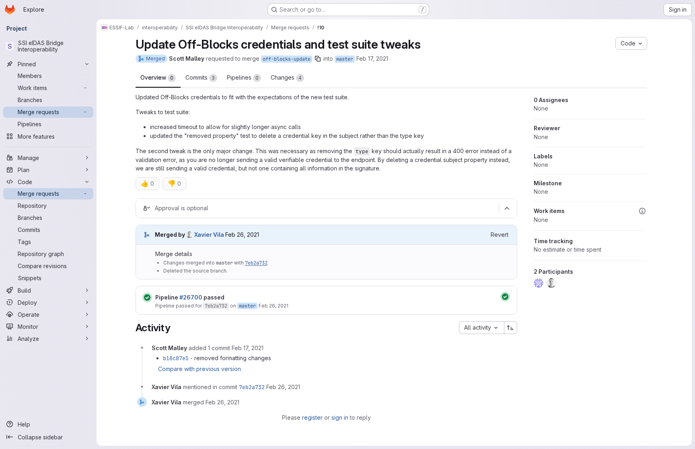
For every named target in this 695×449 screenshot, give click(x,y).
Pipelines (243, 77)
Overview (156, 77)
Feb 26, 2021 (273, 306)
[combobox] (481, 327)
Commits (200, 77)
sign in (339, 417)
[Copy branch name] (318, 59)
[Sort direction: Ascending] (510, 327)
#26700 (190, 297)
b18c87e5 (176, 358)
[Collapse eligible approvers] (507, 208)
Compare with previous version (199, 368)
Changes (286, 77)
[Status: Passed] (147, 297)
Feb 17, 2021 (372, 58)
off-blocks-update (286, 59)
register (312, 417)
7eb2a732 (256, 263)
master (344, 59)
